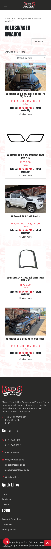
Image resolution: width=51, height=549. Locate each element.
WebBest (42, 545)
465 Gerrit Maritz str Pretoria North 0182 (15, 419)
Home (7, 18)
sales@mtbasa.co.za (15, 464)
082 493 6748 (25, 108)
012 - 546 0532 (13, 445)
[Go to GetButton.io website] (6, 546)
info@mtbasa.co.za (14, 459)
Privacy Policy (9, 529)
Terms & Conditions (11, 519)
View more (27, 114)
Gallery (5, 504)
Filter (40, 41)
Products (6, 499)
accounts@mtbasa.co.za (17, 470)
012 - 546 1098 (12, 440)
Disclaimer (7, 524)
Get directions (12, 477)
